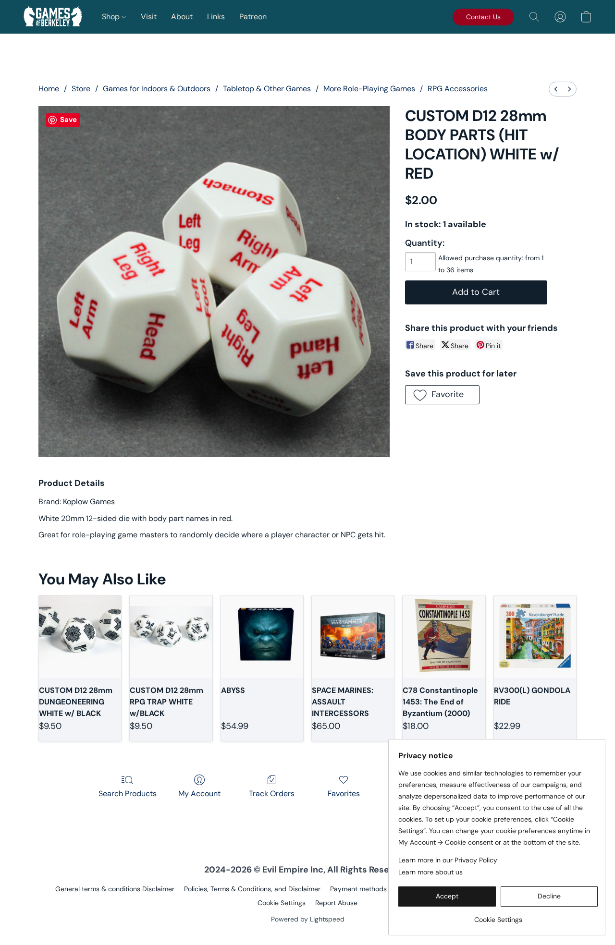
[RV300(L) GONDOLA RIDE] (535, 636)
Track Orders (272, 793)
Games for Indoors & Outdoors (156, 89)
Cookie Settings (282, 902)
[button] (53, 17)
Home (48, 89)
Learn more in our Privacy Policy (447, 860)
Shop (112, 17)
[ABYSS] (262, 636)
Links (216, 17)
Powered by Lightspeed (307, 919)
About (182, 17)
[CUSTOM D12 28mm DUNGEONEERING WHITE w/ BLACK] (80, 636)
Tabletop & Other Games (267, 89)
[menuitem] (556, 89)
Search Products (127, 793)
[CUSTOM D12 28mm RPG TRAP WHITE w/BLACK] (171, 636)
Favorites (344, 793)
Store (81, 89)
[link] (498, 916)
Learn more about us (430, 872)
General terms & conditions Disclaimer (114, 888)
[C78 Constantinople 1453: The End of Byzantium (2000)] (444, 636)
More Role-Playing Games (369, 89)
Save (68, 119)
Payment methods (358, 888)
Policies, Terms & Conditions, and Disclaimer (252, 888)
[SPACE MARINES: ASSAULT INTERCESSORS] (353, 636)
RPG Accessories (458, 89)
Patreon (253, 17)
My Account (199, 793)
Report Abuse (336, 902)
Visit (149, 17)
